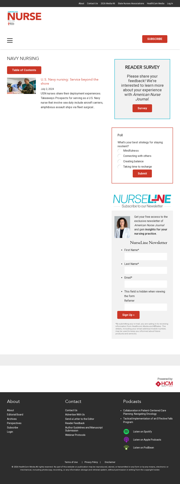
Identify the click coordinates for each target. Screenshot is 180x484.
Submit (142, 173)
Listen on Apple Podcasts (147, 439)
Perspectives (14, 423)
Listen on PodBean (143, 447)
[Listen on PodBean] (128, 447)
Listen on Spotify (142, 431)
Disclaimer (110, 462)
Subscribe (12, 427)
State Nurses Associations (131, 3)
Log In (170, 3)
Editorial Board (15, 414)
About (81, 3)
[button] (10, 40)
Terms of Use (71, 462)
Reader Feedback (75, 423)
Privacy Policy (91, 462)
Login (10, 431)
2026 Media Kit (108, 3)
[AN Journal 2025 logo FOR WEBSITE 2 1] (24, 19)
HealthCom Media (155, 3)
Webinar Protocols (75, 435)
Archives (12, 419)
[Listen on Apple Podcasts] (128, 439)
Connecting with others (137, 156)
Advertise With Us (75, 414)
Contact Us (92, 3)
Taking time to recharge (137, 166)
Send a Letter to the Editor (79, 419)
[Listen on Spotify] (128, 431)
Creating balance (133, 161)
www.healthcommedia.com (156, 390)
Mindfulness (131, 150)
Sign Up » (128, 315)
